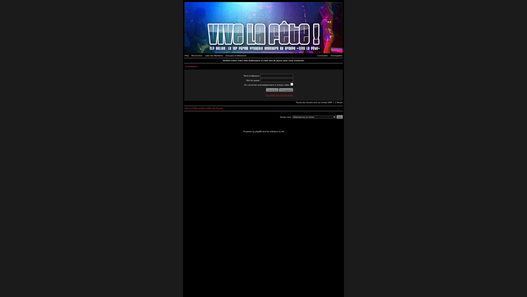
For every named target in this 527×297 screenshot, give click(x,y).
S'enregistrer (336, 55)
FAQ (187, 55)
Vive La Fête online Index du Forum (203, 108)
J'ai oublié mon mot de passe (279, 95)
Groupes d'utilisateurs (236, 55)
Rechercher (196, 55)
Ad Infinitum (272, 131)
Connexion (322, 55)
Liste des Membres (214, 55)
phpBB (258, 131)
